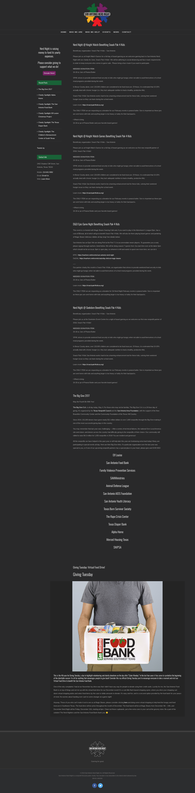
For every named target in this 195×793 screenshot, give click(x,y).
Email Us (45, 175)
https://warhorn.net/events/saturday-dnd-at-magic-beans (100, 258)
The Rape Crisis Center (117, 516)
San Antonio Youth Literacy (117, 501)
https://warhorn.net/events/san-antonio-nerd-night (96, 255)
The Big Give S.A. (79, 407)
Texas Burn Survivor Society (117, 509)
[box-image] (117, 582)
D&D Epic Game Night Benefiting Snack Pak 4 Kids (96, 224)
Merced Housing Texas (117, 539)
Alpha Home (117, 532)
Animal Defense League (117, 485)
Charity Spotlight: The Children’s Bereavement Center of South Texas (47, 135)
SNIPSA (117, 547)
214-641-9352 (48, 172)
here (125, 702)
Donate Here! (49, 73)
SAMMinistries (117, 478)
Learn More (45, 179)
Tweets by (41, 148)
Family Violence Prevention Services (117, 470)
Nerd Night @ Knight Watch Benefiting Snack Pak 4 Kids (99, 45)
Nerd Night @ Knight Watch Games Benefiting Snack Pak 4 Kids (102, 136)
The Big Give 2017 (81, 396)
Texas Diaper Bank (117, 524)
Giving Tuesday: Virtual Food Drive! (89, 567)
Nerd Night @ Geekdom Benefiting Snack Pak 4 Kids (97, 307)
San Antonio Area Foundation (127, 411)
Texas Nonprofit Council (102, 411)
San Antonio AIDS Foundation (117, 493)
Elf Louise (117, 455)
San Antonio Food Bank (117, 462)
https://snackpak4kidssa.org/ (93, 105)
